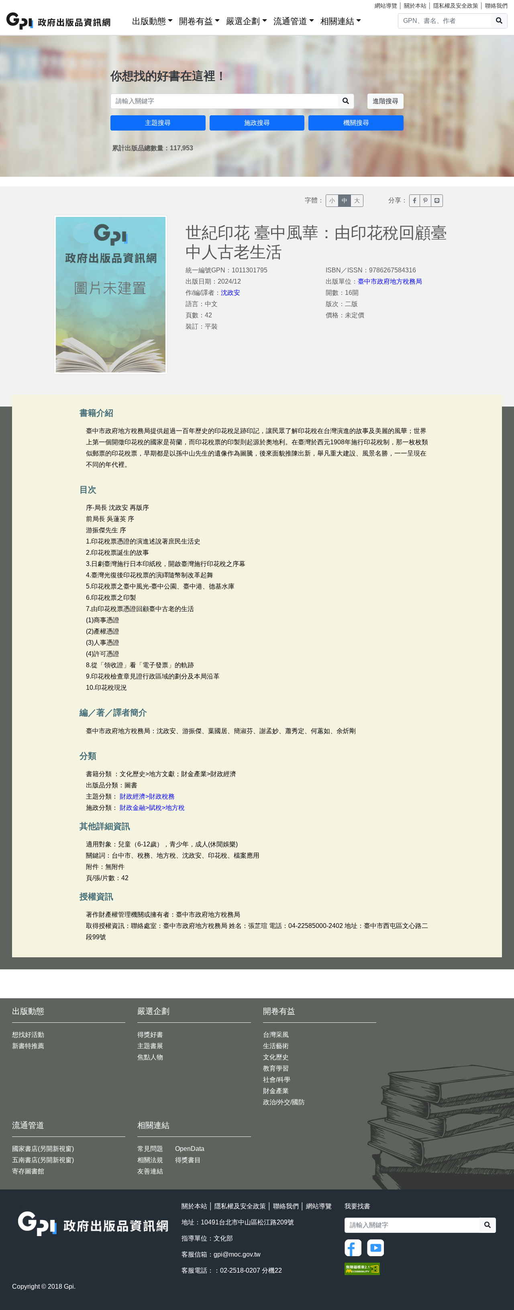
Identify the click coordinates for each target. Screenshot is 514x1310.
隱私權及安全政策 (455, 5)
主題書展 (150, 1045)
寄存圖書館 (28, 1171)
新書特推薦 (28, 1045)
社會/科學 (276, 1079)
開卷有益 (196, 21)
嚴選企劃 (243, 21)
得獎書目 (188, 1160)
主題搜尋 (158, 122)
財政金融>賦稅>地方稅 (152, 807)
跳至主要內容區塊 (22, 4)
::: (123, 19)
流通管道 (290, 21)
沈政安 (230, 292)
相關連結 (337, 21)
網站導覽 (386, 5)
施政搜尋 (257, 122)
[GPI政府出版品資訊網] (58, 21)
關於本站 (415, 5)
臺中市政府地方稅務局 (390, 281)
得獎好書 (150, 1034)
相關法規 (150, 1160)
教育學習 (276, 1068)
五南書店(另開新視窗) (43, 1160)
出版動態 (149, 21)
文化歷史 (276, 1057)
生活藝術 (276, 1045)
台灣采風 (276, 1034)
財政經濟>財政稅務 (147, 796)
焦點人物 (150, 1057)
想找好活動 (28, 1034)
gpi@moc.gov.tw (237, 1254)
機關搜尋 (356, 122)
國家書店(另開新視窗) (43, 1148)
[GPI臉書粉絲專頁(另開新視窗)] (355, 1247)
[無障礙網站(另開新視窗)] (362, 1268)
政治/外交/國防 (284, 1102)
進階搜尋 (385, 101)
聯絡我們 (496, 5)
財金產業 (276, 1090)
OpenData (189, 1148)
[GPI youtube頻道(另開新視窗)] (377, 1247)
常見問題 (150, 1148)
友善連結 (150, 1171)
